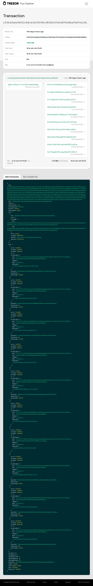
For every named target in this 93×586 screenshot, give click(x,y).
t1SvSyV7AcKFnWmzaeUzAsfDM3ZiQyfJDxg (62, 145)
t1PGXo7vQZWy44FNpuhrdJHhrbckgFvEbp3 (62, 85)
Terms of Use (30, 582)
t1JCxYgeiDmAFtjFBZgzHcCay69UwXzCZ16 (61, 92)
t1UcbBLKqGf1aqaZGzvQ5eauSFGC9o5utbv (62, 122)
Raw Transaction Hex (30, 177)
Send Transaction (84, 582)
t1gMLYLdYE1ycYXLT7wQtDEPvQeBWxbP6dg (23, 85)
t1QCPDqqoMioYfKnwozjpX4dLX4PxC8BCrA (62, 152)
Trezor (44, 582)
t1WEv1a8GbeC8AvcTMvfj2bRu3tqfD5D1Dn (62, 107)
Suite (56, 582)
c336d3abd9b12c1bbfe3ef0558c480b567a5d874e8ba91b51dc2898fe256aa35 (33, 78)
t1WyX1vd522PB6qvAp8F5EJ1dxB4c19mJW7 (61, 137)
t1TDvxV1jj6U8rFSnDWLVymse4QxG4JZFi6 (61, 100)
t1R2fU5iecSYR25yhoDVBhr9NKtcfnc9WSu (61, 130)
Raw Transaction (12, 177)
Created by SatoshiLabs (11, 582)
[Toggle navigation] (86, 3)
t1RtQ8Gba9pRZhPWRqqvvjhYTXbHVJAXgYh (62, 115)
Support (67, 582)
